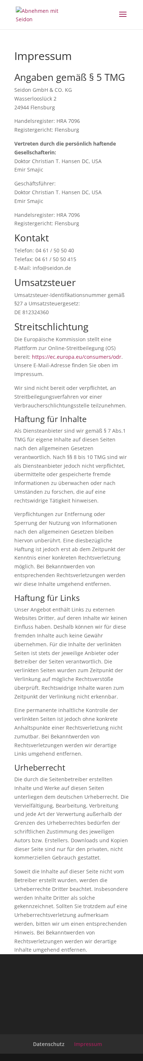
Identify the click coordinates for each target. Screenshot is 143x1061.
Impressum (88, 1044)
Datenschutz (49, 1044)
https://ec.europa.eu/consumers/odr (76, 356)
